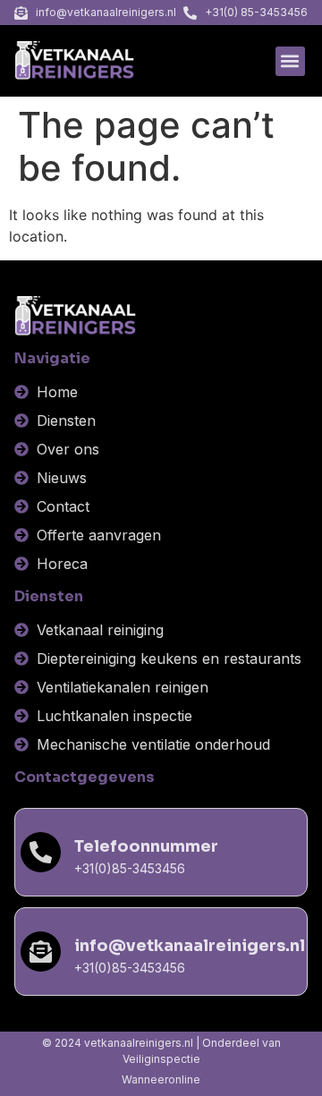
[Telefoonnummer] (41, 852)
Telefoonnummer (146, 846)
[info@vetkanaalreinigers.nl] (41, 951)
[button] (290, 61)
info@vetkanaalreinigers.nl (189, 946)
